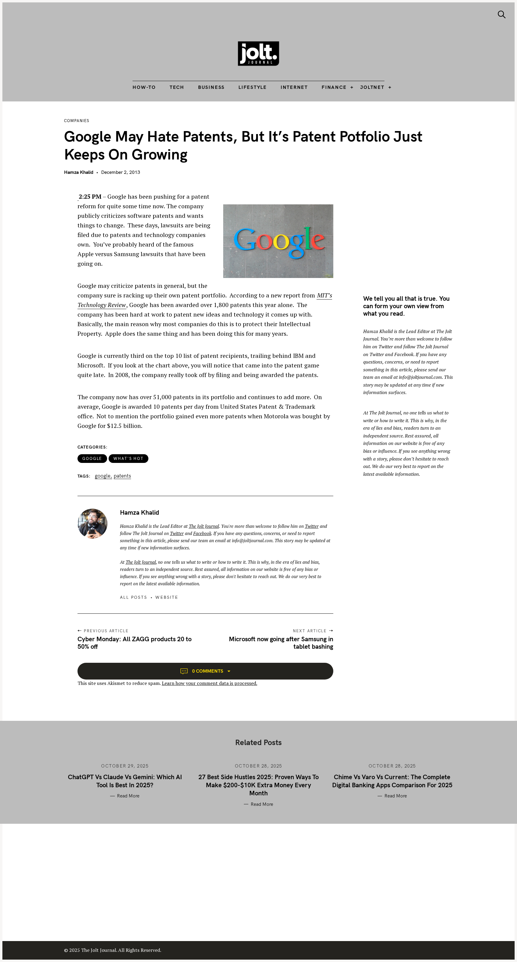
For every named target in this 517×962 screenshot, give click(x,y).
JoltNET (372, 87)
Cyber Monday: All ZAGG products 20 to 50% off (134, 642)
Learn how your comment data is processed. (209, 683)
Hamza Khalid (78, 172)
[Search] (502, 14)
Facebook (202, 533)
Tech (177, 87)
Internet (294, 87)
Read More (128, 796)
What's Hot (128, 458)
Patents (122, 476)
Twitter (312, 526)
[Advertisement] (413, 234)
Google (92, 458)
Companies (76, 120)
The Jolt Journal (204, 526)
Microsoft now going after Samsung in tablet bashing (281, 642)
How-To (144, 87)
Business (211, 87)
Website (166, 597)
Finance (334, 87)
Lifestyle (252, 87)
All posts (134, 597)
